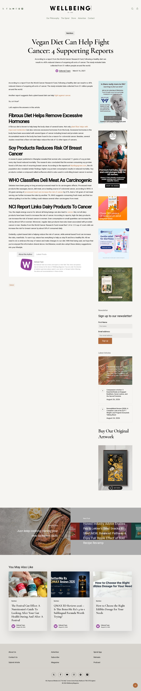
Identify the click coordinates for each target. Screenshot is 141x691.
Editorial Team (64, 70)
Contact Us (13, 657)
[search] (132, 9)
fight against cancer (62, 95)
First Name (102, 322)
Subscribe (55, 657)
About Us (12, 652)
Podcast (97, 662)
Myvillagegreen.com (78, 165)
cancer (70, 212)
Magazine (55, 662)
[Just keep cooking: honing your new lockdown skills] (35, 531)
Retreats (97, 657)
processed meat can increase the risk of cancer (44, 192)
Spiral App (98, 652)
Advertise (55, 652)
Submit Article (14, 662)
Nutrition (69, 33)
